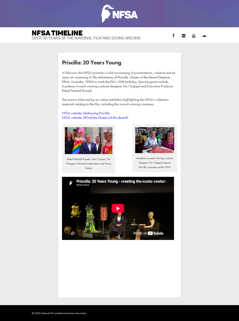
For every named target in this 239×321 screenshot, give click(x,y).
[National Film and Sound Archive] (119, 14)
